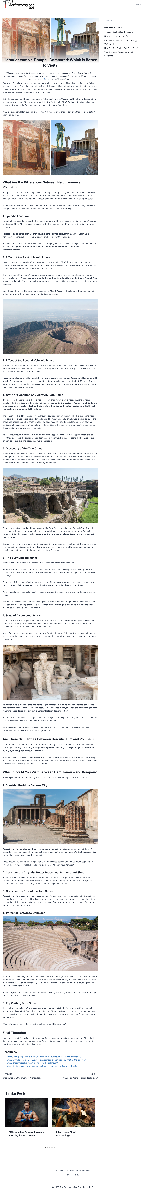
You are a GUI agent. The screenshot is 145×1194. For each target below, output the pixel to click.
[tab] (45, 1147)
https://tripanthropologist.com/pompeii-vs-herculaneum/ (32, 1063)
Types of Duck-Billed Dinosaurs (118, 32)
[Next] (91, 1122)
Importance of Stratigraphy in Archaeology (22, 1076)
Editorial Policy (72, 1175)
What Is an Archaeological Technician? (80, 1076)
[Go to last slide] (9, 1122)
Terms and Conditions (80, 1170)
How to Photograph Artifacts (117, 36)
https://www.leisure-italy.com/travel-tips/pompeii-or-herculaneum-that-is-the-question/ (47, 1060)
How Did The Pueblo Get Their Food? (121, 48)
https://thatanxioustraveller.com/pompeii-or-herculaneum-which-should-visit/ (42, 1066)
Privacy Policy (61, 1170)
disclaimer (47, 79)
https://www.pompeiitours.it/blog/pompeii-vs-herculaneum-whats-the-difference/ (44, 1057)
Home (138, 4)
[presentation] (26, 1112)
